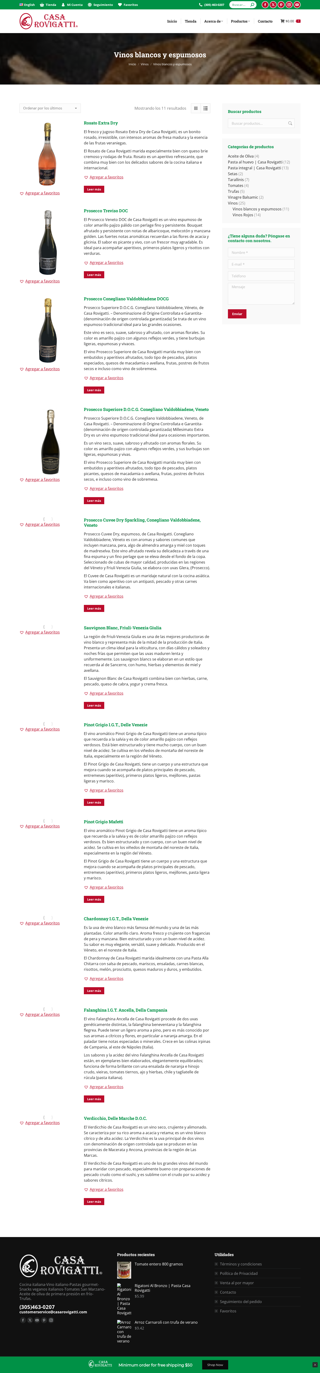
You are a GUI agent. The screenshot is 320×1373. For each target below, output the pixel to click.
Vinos (233, 203)
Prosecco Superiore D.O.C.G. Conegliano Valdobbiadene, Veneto (146, 409)
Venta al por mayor (237, 1282)
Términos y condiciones (241, 1264)
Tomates (235, 185)
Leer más (94, 189)
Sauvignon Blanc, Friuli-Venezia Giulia (122, 627)
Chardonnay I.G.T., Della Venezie (116, 918)
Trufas (233, 191)
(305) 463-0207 (214, 5)
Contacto (228, 1292)
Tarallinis (236, 179)
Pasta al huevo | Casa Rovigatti (255, 162)
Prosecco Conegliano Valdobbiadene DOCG (126, 299)
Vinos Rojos (243, 215)
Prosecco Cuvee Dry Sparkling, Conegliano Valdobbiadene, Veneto (142, 522)
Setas (233, 173)
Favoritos (228, 1311)
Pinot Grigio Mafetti (103, 821)
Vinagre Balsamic (243, 197)
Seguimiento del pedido (241, 1301)
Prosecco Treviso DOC (106, 210)
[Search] (252, 5)
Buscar (289, 123)
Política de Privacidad (239, 1273)
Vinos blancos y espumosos (257, 209)
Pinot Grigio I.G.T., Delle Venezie (115, 724)
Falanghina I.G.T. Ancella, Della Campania (125, 1010)
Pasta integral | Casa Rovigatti (254, 168)
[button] (39, 193)
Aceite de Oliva (241, 156)
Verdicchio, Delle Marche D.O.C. (115, 1118)
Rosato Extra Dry (101, 123)
